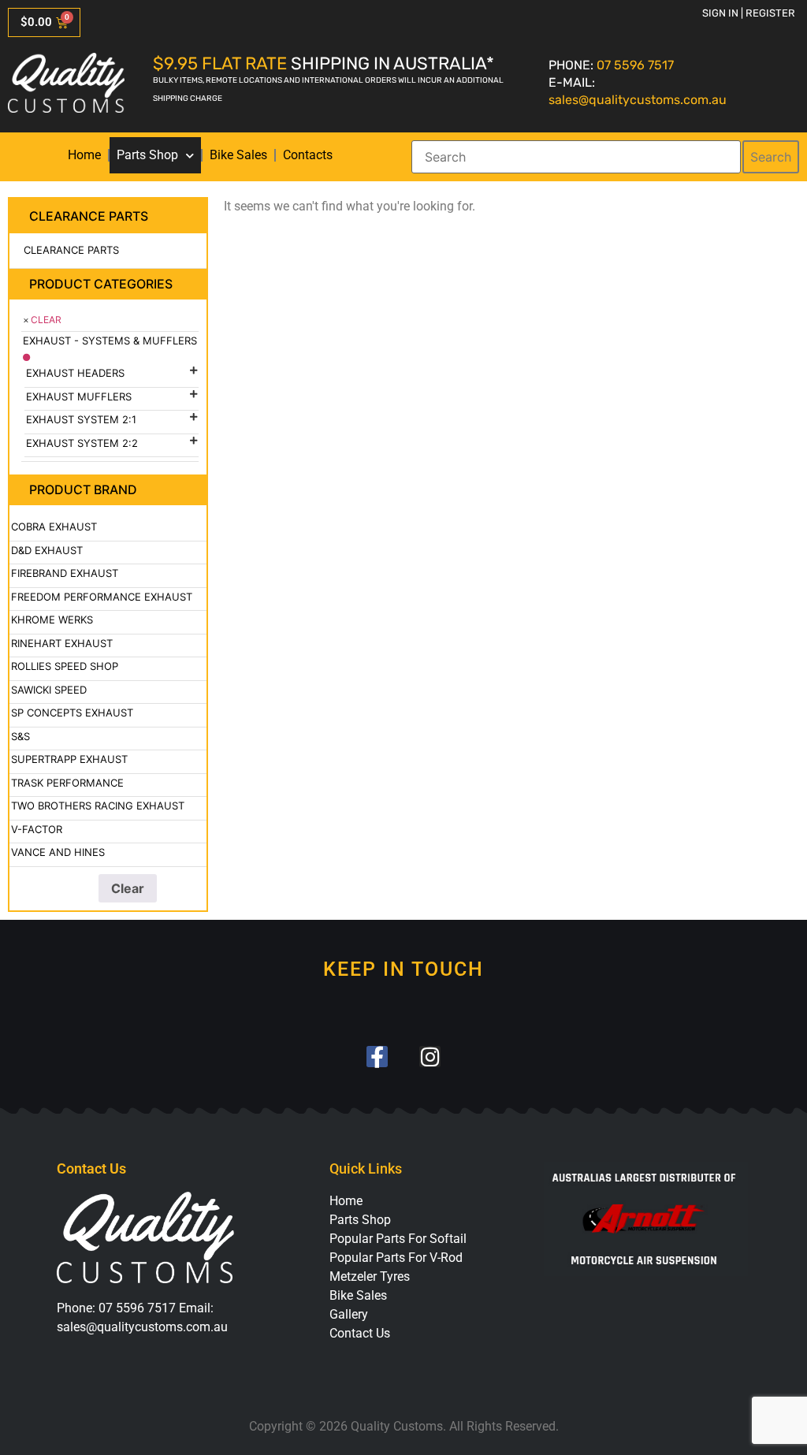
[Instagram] (430, 1056)
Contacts (308, 154)
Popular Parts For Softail (398, 1238)
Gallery (348, 1314)
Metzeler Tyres (369, 1276)
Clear (46, 320)
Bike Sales (238, 154)
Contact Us (359, 1333)
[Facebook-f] (377, 1056)
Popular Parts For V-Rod (396, 1257)
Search (770, 157)
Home (84, 154)
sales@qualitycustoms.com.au (638, 99)
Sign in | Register (748, 13)
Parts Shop (147, 154)
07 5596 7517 (635, 65)
